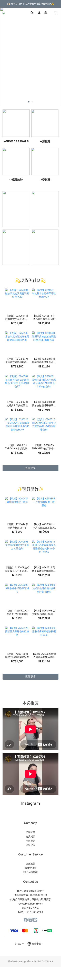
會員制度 (30, 836)
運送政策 (30, 863)
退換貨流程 (30, 868)
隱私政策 (30, 845)
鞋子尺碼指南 (30, 872)
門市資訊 (30, 840)
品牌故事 (30, 832)
